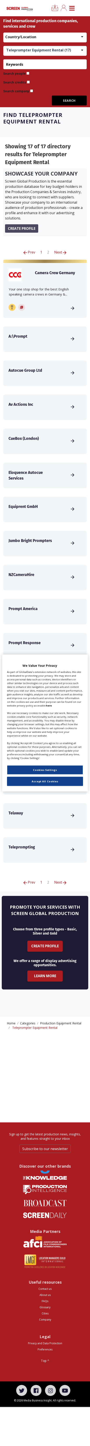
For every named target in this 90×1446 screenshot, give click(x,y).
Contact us (45, 1289)
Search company (16, 91)
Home (11, 1023)
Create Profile (45, 946)
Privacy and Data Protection (45, 1343)
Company (45, 1319)
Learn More (45, 975)
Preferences (45, 1349)
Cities (45, 1313)
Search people (14, 73)
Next (58, 252)
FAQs (45, 1301)
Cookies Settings (45, 770)
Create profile (21, 228)
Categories (27, 1023)
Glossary (45, 1307)
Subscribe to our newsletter (45, 1148)
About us (45, 1295)
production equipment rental (60, 1023)
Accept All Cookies (45, 781)
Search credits (14, 82)
